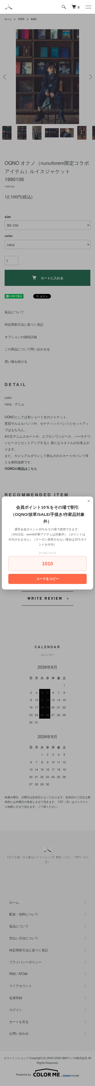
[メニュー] (88, 7)
